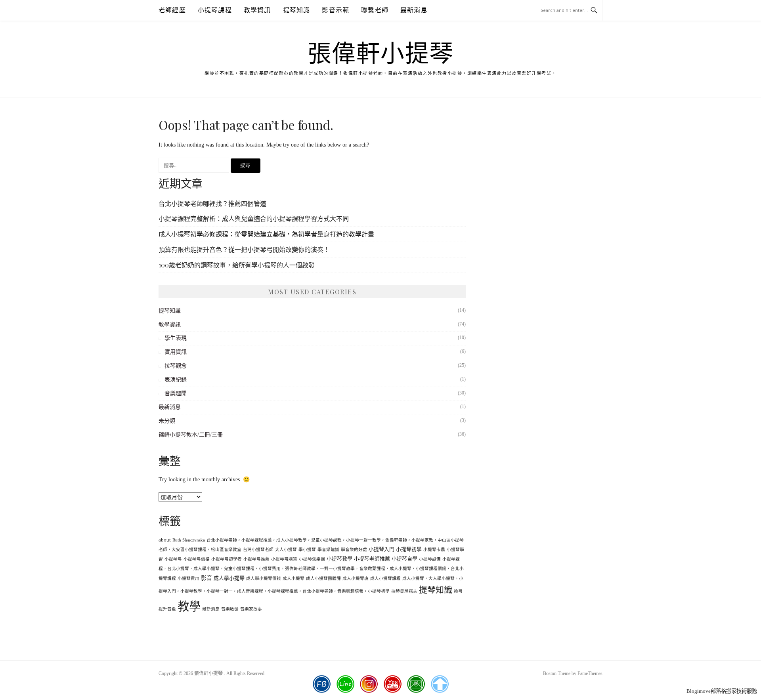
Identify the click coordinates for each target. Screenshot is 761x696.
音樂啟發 (230, 609)
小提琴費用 (188, 578)
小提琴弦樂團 (312, 559)
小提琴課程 (215, 10)
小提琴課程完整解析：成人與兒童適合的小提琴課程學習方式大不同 (254, 218)
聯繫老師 (374, 10)
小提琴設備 (430, 559)
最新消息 (414, 10)
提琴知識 (296, 10)
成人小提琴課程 (385, 578)
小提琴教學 (339, 559)
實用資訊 (175, 352)
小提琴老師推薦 (372, 559)
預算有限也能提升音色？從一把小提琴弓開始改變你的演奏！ (244, 249)
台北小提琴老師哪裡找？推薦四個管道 (212, 203)
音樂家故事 (251, 609)
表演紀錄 (175, 380)
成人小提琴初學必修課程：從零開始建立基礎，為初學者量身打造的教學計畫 (266, 234)
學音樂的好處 (354, 549)
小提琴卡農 (434, 549)
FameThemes (589, 673)
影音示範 (335, 10)
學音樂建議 (328, 549)
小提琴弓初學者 (226, 559)
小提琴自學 (404, 559)
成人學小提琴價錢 (263, 578)
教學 (189, 606)
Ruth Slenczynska (188, 540)
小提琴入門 (381, 549)
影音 (206, 578)
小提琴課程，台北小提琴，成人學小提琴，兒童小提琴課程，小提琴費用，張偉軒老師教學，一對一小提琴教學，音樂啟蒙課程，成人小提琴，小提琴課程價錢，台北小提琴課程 (311, 569)
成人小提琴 (293, 578)
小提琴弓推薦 (256, 559)
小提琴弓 (173, 559)
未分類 (167, 421)
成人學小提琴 (229, 578)
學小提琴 (307, 549)
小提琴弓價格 (197, 559)
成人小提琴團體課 (323, 578)
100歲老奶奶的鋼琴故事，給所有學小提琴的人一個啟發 (237, 265)
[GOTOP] (439, 684)
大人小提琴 (286, 549)
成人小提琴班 (355, 578)
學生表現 (175, 338)
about (165, 540)
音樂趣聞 (175, 394)
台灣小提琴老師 (258, 549)
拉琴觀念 (175, 366)
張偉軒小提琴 (381, 54)
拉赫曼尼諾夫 (404, 591)
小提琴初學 (409, 549)
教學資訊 (257, 10)
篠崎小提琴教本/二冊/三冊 (191, 435)
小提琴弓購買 (284, 559)
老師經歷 (172, 10)
